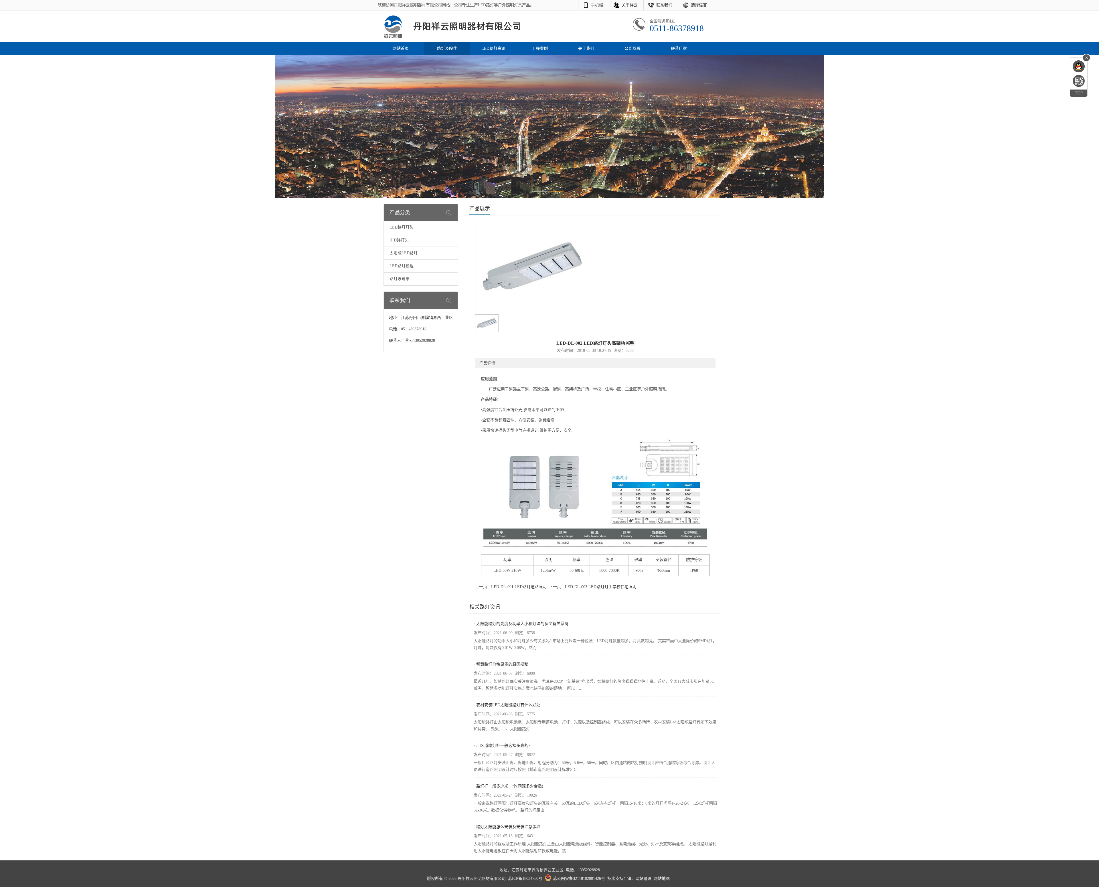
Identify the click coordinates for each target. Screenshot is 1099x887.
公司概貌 (632, 48)
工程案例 (540, 48)
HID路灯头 (399, 240)
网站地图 (662, 878)
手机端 (597, 5)
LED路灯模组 (402, 266)
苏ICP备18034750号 (525, 878)
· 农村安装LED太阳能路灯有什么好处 (507, 705)
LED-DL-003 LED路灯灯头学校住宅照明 (601, 587)
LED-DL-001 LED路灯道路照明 (519, 587)
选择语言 (699, 5)
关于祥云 (630, 5)
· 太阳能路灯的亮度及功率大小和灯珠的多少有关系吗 (521, 624)
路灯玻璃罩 (400, 279)
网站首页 (401, 48)
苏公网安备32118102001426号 (579, 878)
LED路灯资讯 (493, 48)
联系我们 (664, 5)
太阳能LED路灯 (404, 253)
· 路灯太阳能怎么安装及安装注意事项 (507, 827)
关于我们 (586, 48)
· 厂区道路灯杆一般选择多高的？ (503, 745)
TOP (1079, 93)
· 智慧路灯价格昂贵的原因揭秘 (501, 664)
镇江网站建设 (639, 878)
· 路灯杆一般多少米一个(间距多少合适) (508, 786)
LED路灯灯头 (402, 227)
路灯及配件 (447, 48)
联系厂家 (679, 48)
